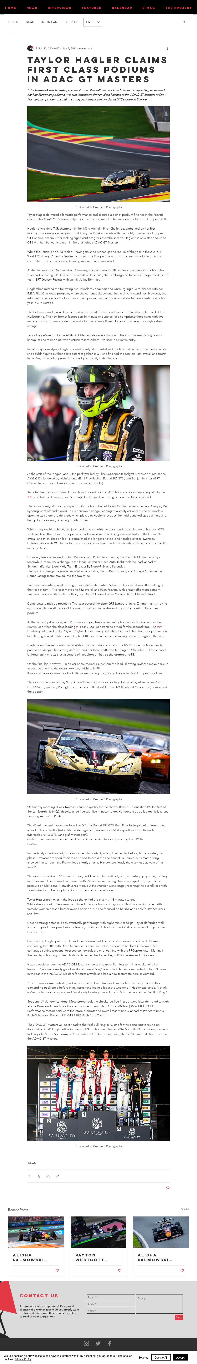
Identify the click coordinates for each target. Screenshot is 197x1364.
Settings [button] (143, 1357)
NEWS (30, 22)
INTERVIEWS (49, 22)
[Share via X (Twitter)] (38, 1176)
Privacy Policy (23, 1359)
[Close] (192, 1357)
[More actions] (167, 48)
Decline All (161, 1357)
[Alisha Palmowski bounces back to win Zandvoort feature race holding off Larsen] (36, 1232)
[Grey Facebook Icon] (109, 1343)
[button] (184, 22)
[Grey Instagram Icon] (86, 1343)
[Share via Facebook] (29, 1176)
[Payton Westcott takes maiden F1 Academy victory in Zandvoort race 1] (98, 1232)
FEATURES (70, 22)
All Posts (13, 22)
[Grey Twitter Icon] (98, 1343)
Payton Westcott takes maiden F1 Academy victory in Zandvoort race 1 (98, 1257)
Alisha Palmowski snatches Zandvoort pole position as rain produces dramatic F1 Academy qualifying (158, 1257)
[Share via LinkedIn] (48, 1176)
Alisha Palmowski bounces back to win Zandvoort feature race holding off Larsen (33, 1257)
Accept (180, 1357)
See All (184, 1209)
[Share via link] (57, 1176)
